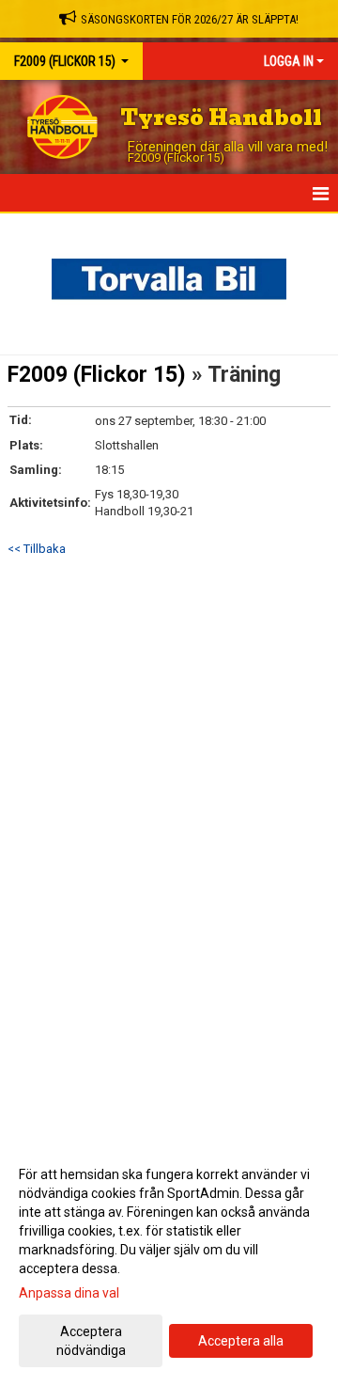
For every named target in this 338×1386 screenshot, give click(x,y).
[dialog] (169, 1261)
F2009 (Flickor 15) (97, 374)
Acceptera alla (241, 1340)
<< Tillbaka (37, 549)
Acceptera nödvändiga (91, 1341)
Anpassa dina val (69, 1292)
